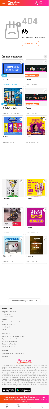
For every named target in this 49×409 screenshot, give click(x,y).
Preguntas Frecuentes (9, 312)
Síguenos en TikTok (8, 346)
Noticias (4, 329)
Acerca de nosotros (8, 324)
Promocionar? (6, 314)
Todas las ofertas (8, 317)
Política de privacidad (33, 399)
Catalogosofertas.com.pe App (12, 322)
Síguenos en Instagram (9, 341)
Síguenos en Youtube (9, 344)
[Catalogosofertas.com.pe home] (14, 3)
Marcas (4, 319)
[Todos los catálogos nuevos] (45, 57)
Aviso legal (5, 399)
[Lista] (41, 3)
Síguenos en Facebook (9, 339)
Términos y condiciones (17, 399)
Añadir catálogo (7, 327)
